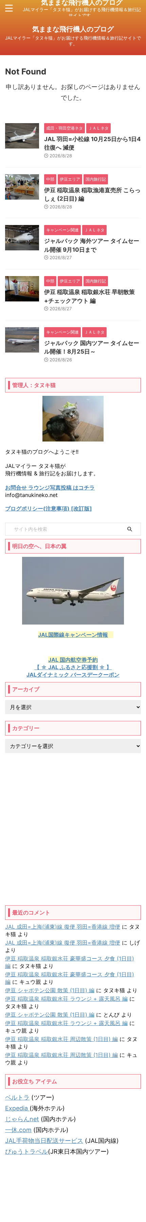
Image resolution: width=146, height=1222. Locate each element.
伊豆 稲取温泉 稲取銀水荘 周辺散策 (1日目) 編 (61, 1039)
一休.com (18, 1129)
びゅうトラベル (26, 1151)
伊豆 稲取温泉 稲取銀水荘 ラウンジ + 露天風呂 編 (66, 998)
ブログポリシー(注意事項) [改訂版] (48, 508)
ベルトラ (17, 1097)
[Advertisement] (73, 829)
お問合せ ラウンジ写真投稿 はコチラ (50, 487)
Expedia (17, 1108)
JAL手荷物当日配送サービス (44, 1140)
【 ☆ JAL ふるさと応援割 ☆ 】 (73, 667)
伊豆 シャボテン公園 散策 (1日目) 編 (49, 990)
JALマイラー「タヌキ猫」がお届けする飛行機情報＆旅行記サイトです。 (73, 1202)
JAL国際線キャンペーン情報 (73, 634)
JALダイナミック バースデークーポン (73, 674)
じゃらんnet (22, 1119)
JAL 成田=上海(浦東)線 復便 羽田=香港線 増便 (62, 926)
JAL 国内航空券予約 (73, 659)
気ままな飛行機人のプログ (73, 29)
